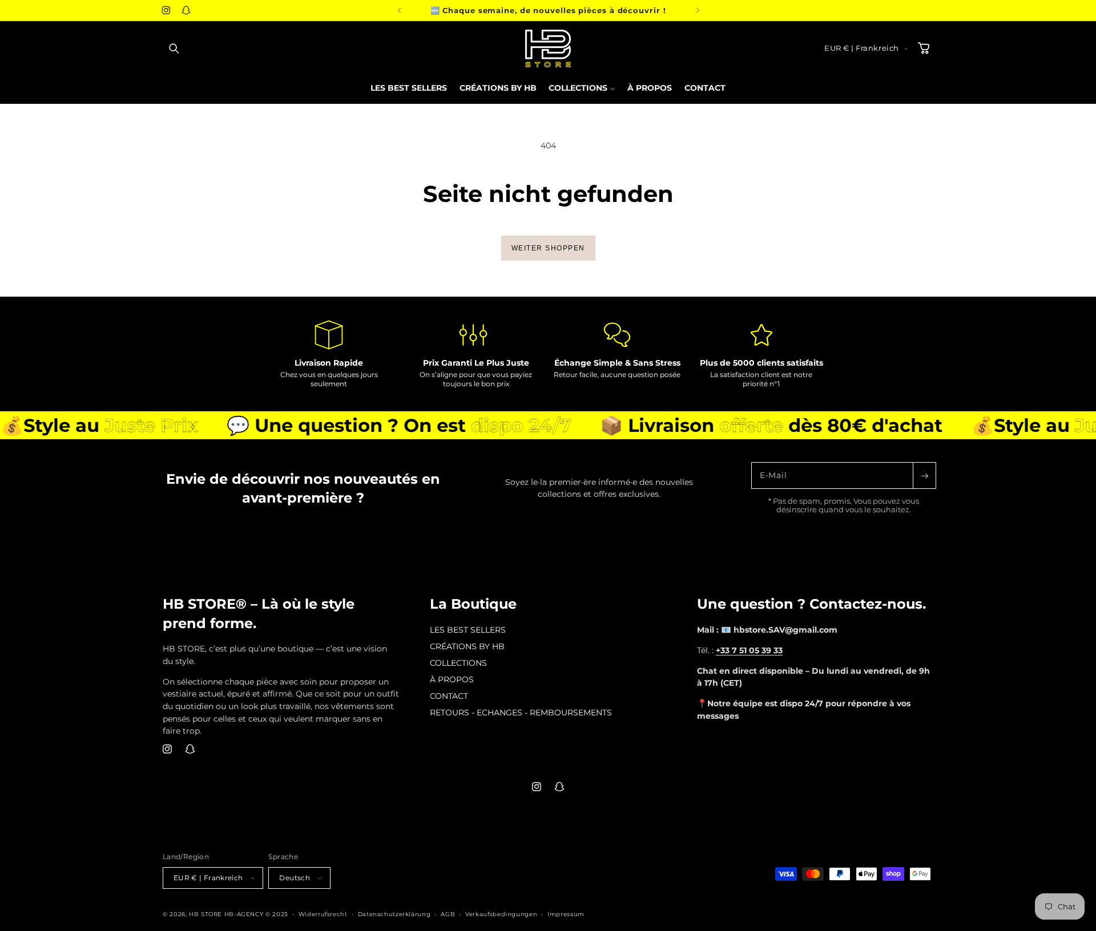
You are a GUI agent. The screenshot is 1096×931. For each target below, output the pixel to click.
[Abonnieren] (924, 475)
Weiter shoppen (548, 248)
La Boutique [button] (473, 604)
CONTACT (449, 696)
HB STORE (206, 913)
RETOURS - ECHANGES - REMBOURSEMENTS (521, 712)
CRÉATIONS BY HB (467, 646)
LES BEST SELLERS (468, 630)
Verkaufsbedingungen (501, 913)
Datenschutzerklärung (394, 913)
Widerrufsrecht (323, 913)
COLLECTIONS (458, 663)
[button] (174, 48)
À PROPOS (452, 679)
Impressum (566, 913)
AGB (448, 913)
